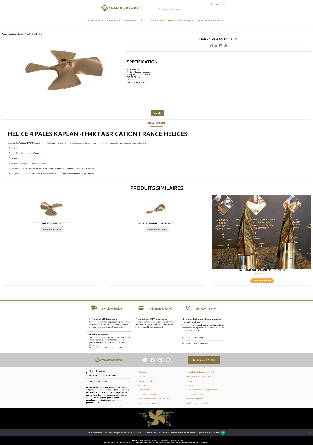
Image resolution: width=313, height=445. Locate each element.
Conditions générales (194, 394)
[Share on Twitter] (216, 46)
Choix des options (261, 280)
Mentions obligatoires (194, 399)
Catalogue (190, 385)
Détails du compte (146, 381)
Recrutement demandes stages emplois (202, 390)
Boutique (12, 34)
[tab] (157, 113)
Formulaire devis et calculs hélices (199, 376)
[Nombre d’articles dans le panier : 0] (211, 4)
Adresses (142, 385)
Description (157, 113)
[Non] (310, 433)
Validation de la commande (149, 403)
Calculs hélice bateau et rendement (200, 372)
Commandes (144, 390)
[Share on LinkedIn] (220, 46)
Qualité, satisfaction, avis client (198, 403)
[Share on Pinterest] (225, 46)
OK (223, 433)
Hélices (189, 381)
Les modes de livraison (147, 394)
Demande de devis (51, 229)
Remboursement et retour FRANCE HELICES (156, 399)
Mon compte (221, 4)
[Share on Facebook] (211, 46)
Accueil (4, 34)
